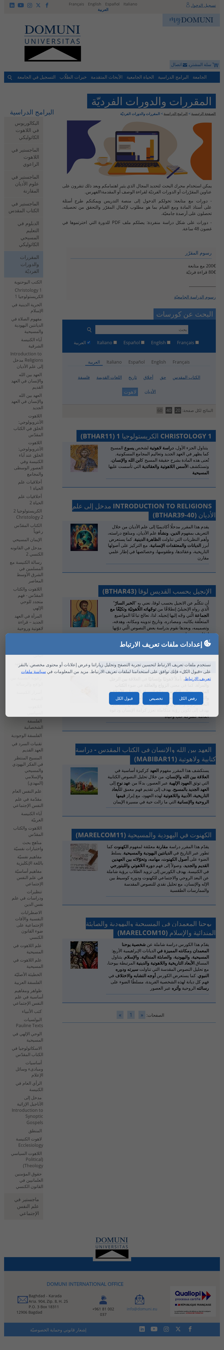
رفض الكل (188, 698)
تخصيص (156, 698)
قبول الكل (124, 698)
